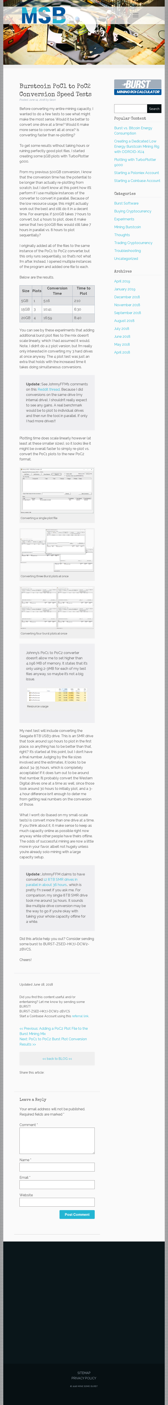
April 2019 (122, 281)
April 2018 (122, 352)
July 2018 (121, 329)
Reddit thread (49, 389)
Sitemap (84, 1373)
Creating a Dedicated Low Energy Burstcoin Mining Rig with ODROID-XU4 (136, 146)
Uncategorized (126, 259)
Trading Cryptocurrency (133, 243)
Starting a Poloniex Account (136, 173)
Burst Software (126, 203)
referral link (80, 1016)
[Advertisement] (84, 1295)
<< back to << (57, 1058)
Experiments (124, 219)
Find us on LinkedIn (55, 1080)
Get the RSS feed (66, 1080)
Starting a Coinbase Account (137, 181)
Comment (28, 1125)
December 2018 (127, 297)
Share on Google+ (45, 1080)
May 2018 (122, 344)
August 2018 (124, 321)
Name (25, 1160)
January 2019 (124, 289)
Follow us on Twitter (24, 1080)
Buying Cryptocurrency (132, 211)
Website (26, 1195)
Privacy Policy (84, 1378)
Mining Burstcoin (127, 227)
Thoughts (122, 235)
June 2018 (122, 336)
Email (24, 1177)
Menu (136, 15)
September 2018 (127, 313)
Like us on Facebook (34, 1080)
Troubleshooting (127, 251)
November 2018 (127, 305)
